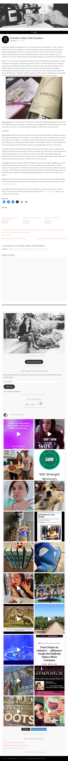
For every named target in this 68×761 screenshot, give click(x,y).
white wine (60, 230)
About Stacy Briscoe (34, 362)
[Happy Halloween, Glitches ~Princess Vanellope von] (19, 496)
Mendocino (14, 230)
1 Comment (7, 235)
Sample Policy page (49, 191)
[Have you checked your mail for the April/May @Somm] (19, 711)
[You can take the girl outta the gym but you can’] (49, 588)
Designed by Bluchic (40, 758)
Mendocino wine (36, 230)
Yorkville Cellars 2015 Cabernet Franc (14, 238)
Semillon (54, 230)
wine (3, 232)
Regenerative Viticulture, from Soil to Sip (16, 745)
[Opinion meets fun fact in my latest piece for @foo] (49, 526)
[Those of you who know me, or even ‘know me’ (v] (19, 619)
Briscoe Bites (12, 758)
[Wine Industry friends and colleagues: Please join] (49, 681)
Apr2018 (5, 40)
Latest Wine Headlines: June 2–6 (14, 748)
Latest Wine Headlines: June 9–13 (14, 742)
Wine (23, 41)
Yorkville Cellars (26, 232)
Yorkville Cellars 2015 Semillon (26, 38)
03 (5, 38)
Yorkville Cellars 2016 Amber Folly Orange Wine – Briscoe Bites (27, 249)
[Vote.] (19, 526)
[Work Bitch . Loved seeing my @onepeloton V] (19, 434)
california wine (6, 230)
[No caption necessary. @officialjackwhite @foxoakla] (19, 650)
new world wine (46, 230)
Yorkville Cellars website (9, 184)
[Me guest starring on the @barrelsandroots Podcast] (49, 434)
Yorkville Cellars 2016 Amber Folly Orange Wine (50, 238)
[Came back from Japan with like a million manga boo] (19, 557)
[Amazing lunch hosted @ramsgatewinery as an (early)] (49, 619)
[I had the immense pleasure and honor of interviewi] (49, 650)
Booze (19, 41)
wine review (9, 232)
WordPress (30, 758)
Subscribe (9, 387)
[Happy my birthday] (19, 588)
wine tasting (17, 232)
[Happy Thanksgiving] (19, 465)
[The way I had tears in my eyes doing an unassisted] (49, 465)
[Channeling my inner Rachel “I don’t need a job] (49, 557)
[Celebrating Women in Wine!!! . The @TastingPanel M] (19, 681)
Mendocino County (24, 230)
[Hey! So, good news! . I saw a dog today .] (49, 496)
